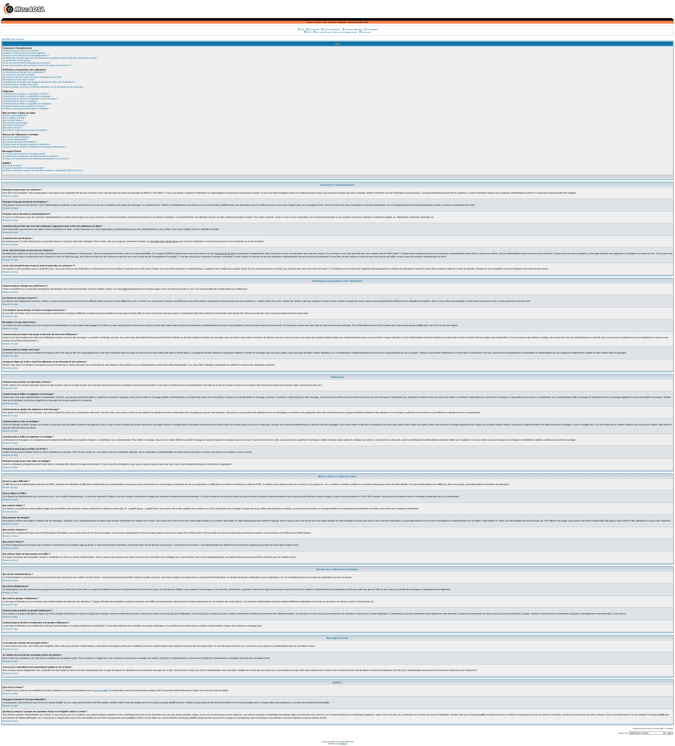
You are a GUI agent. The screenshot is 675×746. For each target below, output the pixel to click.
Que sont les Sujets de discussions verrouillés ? (25, 130)
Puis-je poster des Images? (15, 123)
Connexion (366, 32)
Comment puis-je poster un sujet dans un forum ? (25, 94)
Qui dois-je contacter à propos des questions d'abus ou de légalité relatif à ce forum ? (42, 170)
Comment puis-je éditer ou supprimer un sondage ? (27, 103)
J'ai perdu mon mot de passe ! (16, 60)
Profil (309, 32)
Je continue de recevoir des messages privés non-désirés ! (30, 156)
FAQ (302, 29)
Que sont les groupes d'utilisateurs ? (19, 142)
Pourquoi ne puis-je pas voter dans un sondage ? (26, 108)
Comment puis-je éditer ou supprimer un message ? (27, 96)
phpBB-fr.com (342, 744)
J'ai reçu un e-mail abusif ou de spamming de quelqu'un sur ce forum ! (35, 158)
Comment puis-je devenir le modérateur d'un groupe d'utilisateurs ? (34, 147)
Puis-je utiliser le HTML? (14, 118)
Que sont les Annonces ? (14, 125)
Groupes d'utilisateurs (354, 29)
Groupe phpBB (100, 690)
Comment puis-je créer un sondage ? (20, 101)
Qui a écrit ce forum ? (12, 165)
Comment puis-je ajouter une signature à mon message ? (29, 99)
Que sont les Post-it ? (12, 128)
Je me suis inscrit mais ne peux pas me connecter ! (26, 63)
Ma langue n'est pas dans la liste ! (18, 79)
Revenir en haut (10, 196)
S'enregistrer (372, 29)
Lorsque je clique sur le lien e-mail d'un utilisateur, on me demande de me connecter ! (43, 87)
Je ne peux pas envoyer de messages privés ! (24, 154)
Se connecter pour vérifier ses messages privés (336, 32)
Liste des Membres (332, 29)
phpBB (332, 742)
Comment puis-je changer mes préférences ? (24, 72)
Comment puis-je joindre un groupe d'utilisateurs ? (26, 144)
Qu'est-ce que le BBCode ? (15, 115)
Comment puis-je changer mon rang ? (20, 84)
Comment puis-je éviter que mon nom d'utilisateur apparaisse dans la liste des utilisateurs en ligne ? (50, 58)
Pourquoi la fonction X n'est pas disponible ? (23, 168)
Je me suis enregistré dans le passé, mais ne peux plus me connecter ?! (36, 65)
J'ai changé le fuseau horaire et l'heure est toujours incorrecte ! (32, 77)
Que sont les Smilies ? (13, 120)
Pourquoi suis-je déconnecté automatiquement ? (25, 55)
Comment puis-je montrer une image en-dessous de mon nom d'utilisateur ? (38, 82)
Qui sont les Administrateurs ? (16, 137)
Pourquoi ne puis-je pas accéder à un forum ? (24, 106)
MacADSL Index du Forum (13, 39)
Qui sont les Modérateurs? (15, 139)
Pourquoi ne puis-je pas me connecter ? (21, 50)
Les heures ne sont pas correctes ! (18, 74)
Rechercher (314, 29)
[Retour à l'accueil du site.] (25, 16)
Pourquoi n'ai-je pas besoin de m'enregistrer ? (24, 53)
